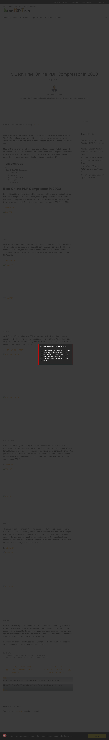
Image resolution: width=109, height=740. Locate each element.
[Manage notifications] (4, 735)
